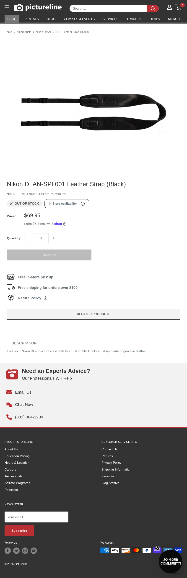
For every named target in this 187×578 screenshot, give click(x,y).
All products (24, 32)
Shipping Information (116, 469)
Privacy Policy (111, 462)
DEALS (155, 19)
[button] (170, 561)
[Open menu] (7, 7)
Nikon (11, 194)
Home (8, 32)
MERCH (174, 19)
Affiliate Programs (17, 483)
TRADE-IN (134, 19)
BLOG (51, 19)
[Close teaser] (157, 548)
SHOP (11, 19)
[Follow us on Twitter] (16, 550)
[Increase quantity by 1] (53, 238)
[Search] (153, 8)
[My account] (169, 7)
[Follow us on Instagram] (25, 550)
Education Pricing (17, 456)
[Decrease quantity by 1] (29, 238)
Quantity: (14, 238)
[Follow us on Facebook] (8, 550)
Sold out (49, 255)
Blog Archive (110, 483)
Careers (10, 469)
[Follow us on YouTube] (34, 550)
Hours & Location (17, 462)
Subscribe (19, 530)
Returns (107, 456)
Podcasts (11, 489)
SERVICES (110, 19)
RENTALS (31, 19)
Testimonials (13, 476)
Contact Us (109, 449)
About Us (11, 449)
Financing (108, 476)
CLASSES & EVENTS (79, 19)
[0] (179, 7)
